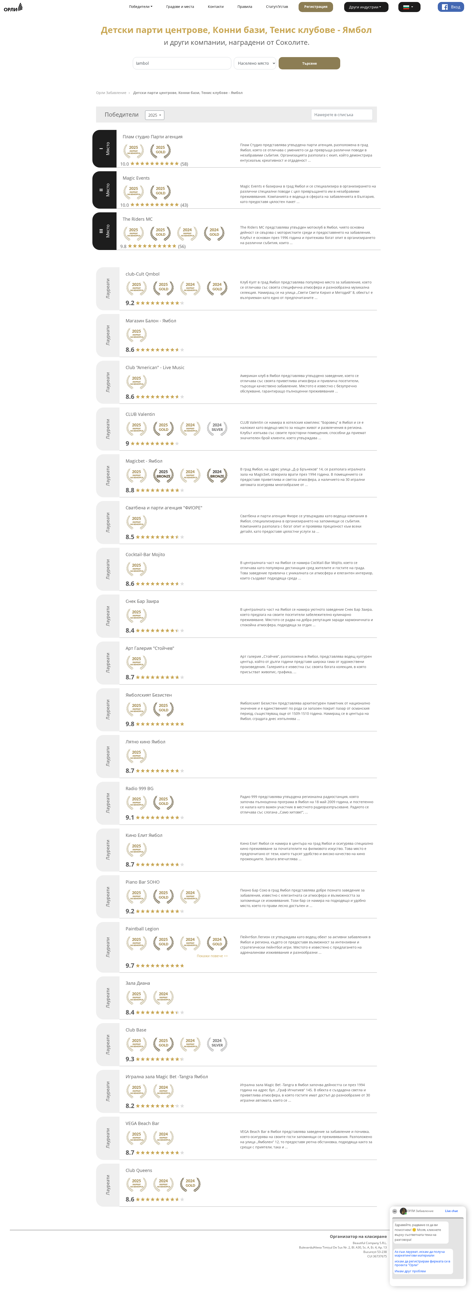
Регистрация (315, 6)
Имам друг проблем (410, 1271)
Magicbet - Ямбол (144, 461)
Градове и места (180, 6)
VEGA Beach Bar (142, 1123)
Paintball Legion (142, 929)
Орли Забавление (111, 92)
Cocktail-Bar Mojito (145, 554)
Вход (455, 7)
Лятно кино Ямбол (145, 742)
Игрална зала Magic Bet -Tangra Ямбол (167, 1076)
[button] (409, 7)
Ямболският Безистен (149, 695)
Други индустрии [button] (363, 7)
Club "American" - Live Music (155, 367)
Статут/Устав (277, 6)
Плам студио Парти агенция (153, 137)
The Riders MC (137, 219)
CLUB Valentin (140, 414)
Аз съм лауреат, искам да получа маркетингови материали (420, 1253)
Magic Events (136, 178)
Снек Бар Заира (142, 601)
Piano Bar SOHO (143, 882)
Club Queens (139, 1170)
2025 (153, 115)
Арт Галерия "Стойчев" (150, 648)
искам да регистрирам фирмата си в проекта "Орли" (422, 1263)
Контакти (216, 6)
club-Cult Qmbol (143, 274)
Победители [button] (139, 6)
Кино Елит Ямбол (144, 835)
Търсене (309, 63)
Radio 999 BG (139, 788)
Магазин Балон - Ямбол (151, 321)
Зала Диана (138, 983)
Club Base (136, 1030)
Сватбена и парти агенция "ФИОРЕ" (164, 508)
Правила (244, 6)
